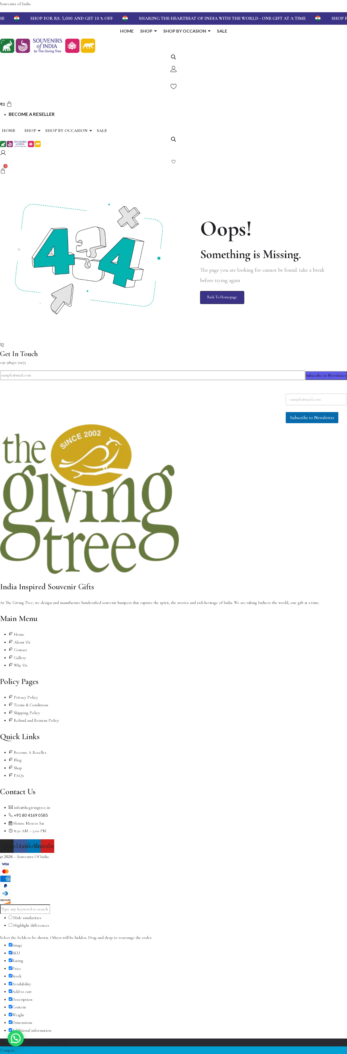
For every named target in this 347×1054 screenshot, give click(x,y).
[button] (16, 1038)
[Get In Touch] (2, 345)
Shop (30, 130)
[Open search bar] (173, 56)
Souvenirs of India (15, 3)
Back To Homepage (222, 297)
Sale (102, 130)
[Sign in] (3, 153)
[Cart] (3, 171)
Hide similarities (26, 917)
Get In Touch (19, 354)
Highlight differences (30, 925)
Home (8, 130)
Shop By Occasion (66, 130)
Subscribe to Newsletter (326, 375)
